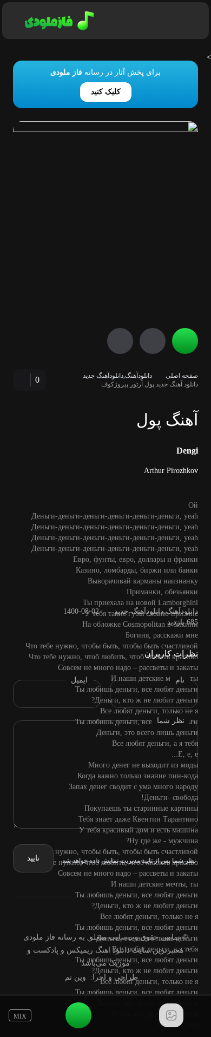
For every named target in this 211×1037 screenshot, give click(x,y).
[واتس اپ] (157, 914)
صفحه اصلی (182, 375)
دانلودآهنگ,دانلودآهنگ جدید (117, 375)
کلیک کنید (106, 92)
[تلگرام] (140, 914)
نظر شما (170, 721)
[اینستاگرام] (122, 914)
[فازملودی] (57, 20)
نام (179, 680)
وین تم (75, 977)
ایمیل (79, 680)
